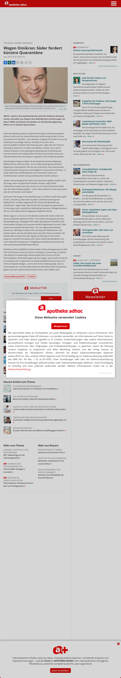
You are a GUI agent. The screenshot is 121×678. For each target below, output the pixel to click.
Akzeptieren (60, 326)
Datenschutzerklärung (19, 369)
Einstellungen (106, 373)
